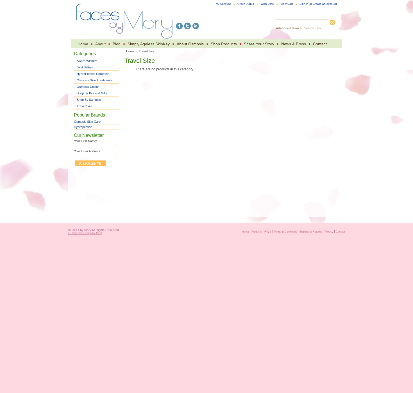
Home (130, 51)
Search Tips (312, 28)
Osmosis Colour (88, 86)
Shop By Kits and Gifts (92, 93)
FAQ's (267, 231)
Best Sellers (85, 67)
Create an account (325, 3)
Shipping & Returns (310, 231)
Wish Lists (267, 3)
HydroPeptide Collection (93, 73)
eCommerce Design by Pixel (85, 233)
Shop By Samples (89, 99)
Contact (340, 231)
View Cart (286, 3)
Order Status (245, 3)
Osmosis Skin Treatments (94, 80)
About (245, 231)
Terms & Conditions (285, 231)
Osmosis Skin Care (87, 121)
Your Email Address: (87, 151)
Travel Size (84, 106)
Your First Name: (85, 141)
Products (256, 231)
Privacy (328, 231)
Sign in (303, 3)
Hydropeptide (83, 127)
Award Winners (87, 60)
